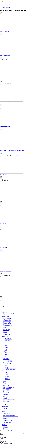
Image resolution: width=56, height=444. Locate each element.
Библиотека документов (5, 407)
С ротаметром (6, 378)
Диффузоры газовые (7, 340)
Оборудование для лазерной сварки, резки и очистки (10, 319)
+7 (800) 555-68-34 (9, 430)
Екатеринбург (5, 428)
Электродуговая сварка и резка (6, 312)
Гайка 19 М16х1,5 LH (3, 247)
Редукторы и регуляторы (5, 370)
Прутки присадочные (6, 401)
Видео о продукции (4, 405)
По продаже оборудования (6, 417)
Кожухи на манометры (6, 396)
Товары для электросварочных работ (6, 385)
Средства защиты (5, 382)
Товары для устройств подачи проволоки (8, 387)
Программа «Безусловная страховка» (8, 315)
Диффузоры (6, 353)
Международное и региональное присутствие (9, 415)
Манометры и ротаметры (6, 395)
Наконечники (6, 367)
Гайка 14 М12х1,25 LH (4, 223)
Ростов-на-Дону (5, 429)
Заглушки (6, 345)
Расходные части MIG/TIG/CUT (6, 336)
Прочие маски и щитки (6, 330)
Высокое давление (7, 375)
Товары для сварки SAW (6, 317)
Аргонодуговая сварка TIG (6, 314)
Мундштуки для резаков (8, 363)
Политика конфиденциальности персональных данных (10, 416)
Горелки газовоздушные (6, 358)
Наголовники (5, 331)
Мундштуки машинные (6, 324)
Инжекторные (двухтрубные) (8, 360)
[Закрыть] (0, 309)
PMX (5, 356)
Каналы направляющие (8, 341)
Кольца (6, 346)
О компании (3, 411)
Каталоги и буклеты (4, 408)
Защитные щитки (5, 327)
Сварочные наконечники (8, 338)
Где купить (3, 424)
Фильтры (2, 12)
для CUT (4, 351)
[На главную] (5, 1)
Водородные (6, 374)
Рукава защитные (5, 393)
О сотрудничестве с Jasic (6, 413)
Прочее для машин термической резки (8, 325)
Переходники (6, 347)
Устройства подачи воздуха (6, 329)
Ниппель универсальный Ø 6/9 (5, 102)
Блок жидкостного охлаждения (7, 388)
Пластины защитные (6, 332)
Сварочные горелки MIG (6, 334)
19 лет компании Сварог (6, 414)
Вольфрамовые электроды (6, 400)
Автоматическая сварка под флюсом (6, 316)
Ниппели (6, 365)
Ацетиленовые (7, 373)
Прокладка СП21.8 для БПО (5, 55)
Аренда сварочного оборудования (7, 420)
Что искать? (1, 434)
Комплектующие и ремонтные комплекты (10, 368)
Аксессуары (4, 383)
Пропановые (6, 372)
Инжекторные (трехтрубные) (8, 361)
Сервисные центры (4, 425)
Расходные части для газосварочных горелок (9, 366)
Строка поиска (2, 433)
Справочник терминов (5, 406)
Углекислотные (7, 371)
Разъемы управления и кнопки (9, 348)
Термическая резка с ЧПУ (6, 322)
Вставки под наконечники (8, 339)
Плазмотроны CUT (5, 335)
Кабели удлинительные (6, 392)
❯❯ (2, 304)
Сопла (6, 352)
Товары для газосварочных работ (6, 7)
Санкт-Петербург (5, 427)
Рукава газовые (5, 398)
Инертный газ (7, 376)
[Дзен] (0, 442)
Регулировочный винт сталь (5, 126)
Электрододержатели (6, 390)
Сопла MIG (6, 337)
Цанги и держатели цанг (8, 344)
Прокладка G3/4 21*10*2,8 (4, 31)
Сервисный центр (3, 437)
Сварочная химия (5, 384)
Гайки (5, 364)
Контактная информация (5, 426)
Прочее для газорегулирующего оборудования (9, 399)
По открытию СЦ (5, 418)
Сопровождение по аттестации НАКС (8, 422)
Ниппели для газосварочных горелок (10, 369)
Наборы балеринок (7, 355)
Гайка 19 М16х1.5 (3, 174)
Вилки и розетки (5, 394)
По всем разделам (3, 435)
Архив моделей (4, 402)
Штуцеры (6, 350)
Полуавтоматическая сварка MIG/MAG (8, 313)
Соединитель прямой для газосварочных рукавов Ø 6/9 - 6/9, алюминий (12, 150)
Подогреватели (7, 380)
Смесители (4, 381)
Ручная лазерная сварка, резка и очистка (7, 318)
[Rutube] (2, 442)
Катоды (6, 354)
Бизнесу (3, 419)
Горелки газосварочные (6, 359)
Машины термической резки (7, 323)
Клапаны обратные (5, 397)
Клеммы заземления (6, 389)
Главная (3, 6)
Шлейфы (6, 349)
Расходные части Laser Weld (7, 320)
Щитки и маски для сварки (6, 326)
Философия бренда (5, 412)
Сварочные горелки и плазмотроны (6, 333)
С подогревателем (7, 379)
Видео (2, 438)
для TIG (4, 343)
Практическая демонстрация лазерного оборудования (10, 421)
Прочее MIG (6, 342)
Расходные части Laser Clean (7, 321)
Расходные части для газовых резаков (8, 362)
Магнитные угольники (6, 391)
